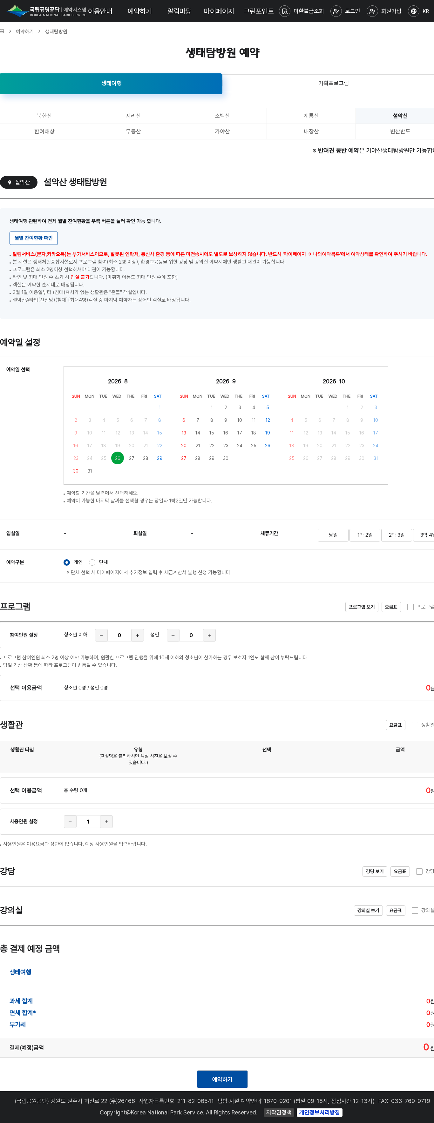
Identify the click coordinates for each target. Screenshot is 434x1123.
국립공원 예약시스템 (46, 11)
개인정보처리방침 (319, 1112)
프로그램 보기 (362, 607)
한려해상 (44, 131)
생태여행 (111, 83)
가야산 (222, 131)
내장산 (311, 131)
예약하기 (140, 11)
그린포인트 (259, 11)
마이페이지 (219, 11)
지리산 (133, 115)
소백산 (222, 115)
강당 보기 (375, 871)
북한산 (44, 115)
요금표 (391, 607)
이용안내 (100, 11)
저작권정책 (279, 1112)
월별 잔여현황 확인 (34, 238)
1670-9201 (278, 1101)
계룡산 (311, 115)
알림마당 (179, 11)
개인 (78, 562)
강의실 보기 (368, 910)
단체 (103, 562)
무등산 (133, 131)
